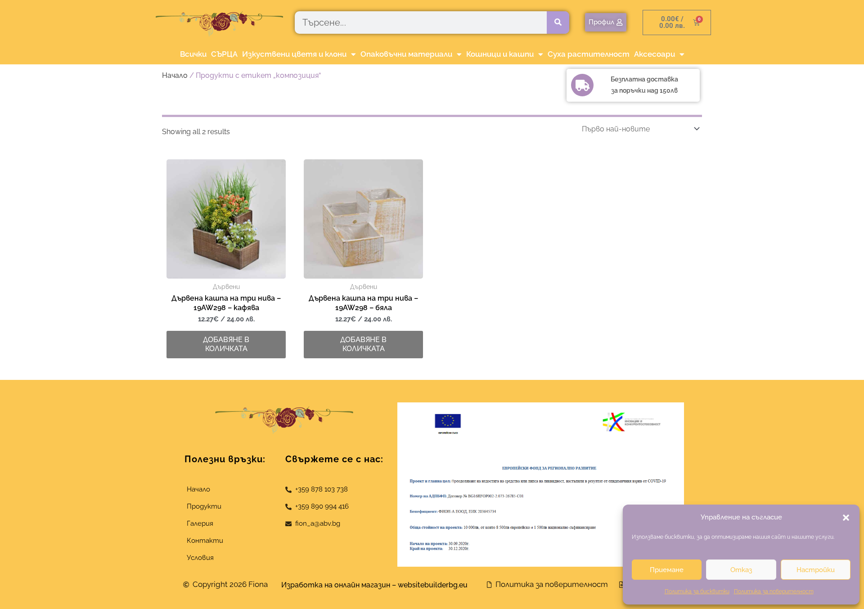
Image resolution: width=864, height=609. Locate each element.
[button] (846, 517)
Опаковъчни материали (406, 54)
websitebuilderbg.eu (435, 585)
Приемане (667, 570)
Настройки (815, 570)
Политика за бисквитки (697, 591)
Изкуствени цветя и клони (294, 54)
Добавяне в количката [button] (226, 344)
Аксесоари (654, 54)
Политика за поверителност (774, 591)
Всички (193, 54)
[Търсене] (558, 22)
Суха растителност (589, 54)
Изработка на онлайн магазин (335, 585)
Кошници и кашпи (500, 54)
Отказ (741, 570)
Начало (175, 75)
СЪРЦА (224, 54)
